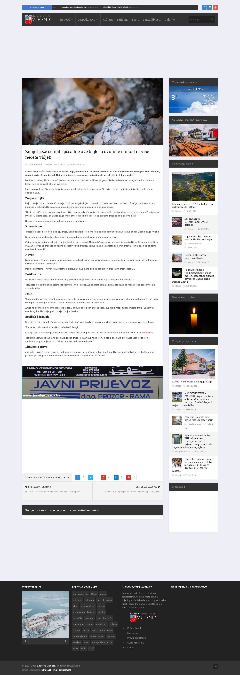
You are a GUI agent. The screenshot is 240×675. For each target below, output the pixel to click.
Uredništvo (75, 164)
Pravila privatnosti (136, 637)
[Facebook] (204, 7)
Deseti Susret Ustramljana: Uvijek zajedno (196, 221)
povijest (76, 630)
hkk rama (77, 600)
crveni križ (83, 594)
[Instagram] (209, 7)
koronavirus (79, 612)
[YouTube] (215, 7)
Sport (135, 19)
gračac (102, 594)
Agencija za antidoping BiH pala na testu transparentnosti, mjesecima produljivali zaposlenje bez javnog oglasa (192, 441)
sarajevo (77, 642)
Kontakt (131, 647)
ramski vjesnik (80, 636)
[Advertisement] (120, 54)
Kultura (108, 19)
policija (113, 624)
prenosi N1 (147, 332)
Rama (178, 211)
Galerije (170, 19)
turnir (75, 648)
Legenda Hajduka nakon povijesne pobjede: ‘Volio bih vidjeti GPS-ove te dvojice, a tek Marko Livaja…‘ (192, 465)
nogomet (89, 618)
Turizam (122, 19)
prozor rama (98, 630)
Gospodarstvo (86, 19)
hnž (99, 600)
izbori (75, 606)
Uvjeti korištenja (135, 642)
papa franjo (101, 624)
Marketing (132, 633)
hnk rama (90, 600)
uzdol (83, 648)
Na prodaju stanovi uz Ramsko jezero (92, 7)
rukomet (111, 636)
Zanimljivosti (152, 19)
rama (110, 630)
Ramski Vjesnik (46, 665)
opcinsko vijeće (104, 618)
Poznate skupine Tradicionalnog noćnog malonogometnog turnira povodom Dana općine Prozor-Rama (193, 275)
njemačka (78, 618)
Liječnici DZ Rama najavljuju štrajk (134, 7)
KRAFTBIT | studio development (56, 669)
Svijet (178, 409)
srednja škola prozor (102, 642)
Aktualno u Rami (37, 7)
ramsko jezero (97, 636)
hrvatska (107, 600)
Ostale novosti (195, 243)
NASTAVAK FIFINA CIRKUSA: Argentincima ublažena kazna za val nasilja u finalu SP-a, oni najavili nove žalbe (192, 399)
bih (74, 594)
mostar (101, 612)
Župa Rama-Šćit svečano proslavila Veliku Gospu (198, 238)
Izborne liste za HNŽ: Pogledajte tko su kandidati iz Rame (193, 205)
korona (101, 606)
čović (91, 648)
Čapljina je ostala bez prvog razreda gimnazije (198, 418)
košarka (91, 612)
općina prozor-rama (83, 624)
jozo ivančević (88, 606)
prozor (86, 630)
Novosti (65, 19)
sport (86, 642)
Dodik (94, 594)
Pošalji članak (134, 628)
